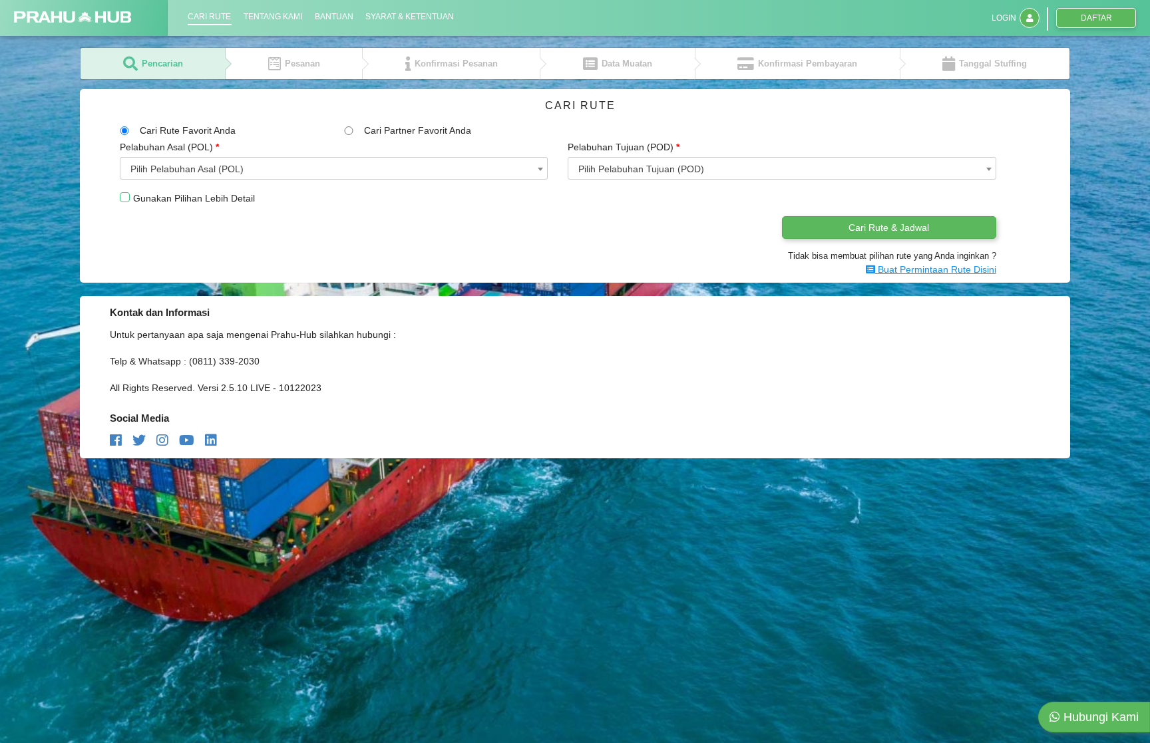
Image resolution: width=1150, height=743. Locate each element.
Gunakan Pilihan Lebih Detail (194, 198)
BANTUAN (334, 16)
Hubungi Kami (1099, 717)
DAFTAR (1096, 18)
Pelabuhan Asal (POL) (169, 147)
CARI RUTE (209, 16)
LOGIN (1004, 18)
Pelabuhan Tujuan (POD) (623, 147)
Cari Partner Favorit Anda (417, 130)
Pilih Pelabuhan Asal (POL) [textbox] (187, 169)
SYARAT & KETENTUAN (409, 16)
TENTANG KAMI (273, 16)
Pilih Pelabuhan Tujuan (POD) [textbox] (641, 169)
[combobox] (334, 168)
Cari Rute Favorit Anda (188, 130)
